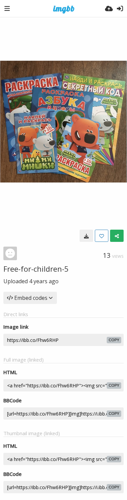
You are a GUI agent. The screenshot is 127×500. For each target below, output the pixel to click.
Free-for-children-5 (36, 269)
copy (114, 340)
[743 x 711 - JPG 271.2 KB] (86, 236)
